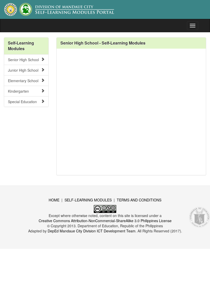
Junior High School (23, 70)
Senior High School (23, 59)
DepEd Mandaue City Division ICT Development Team (91, 230)
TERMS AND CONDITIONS (139, 199)
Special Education (22, 101)
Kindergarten (18, 91)
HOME (54, 199)
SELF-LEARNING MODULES (88, 199)
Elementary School (23, 80)
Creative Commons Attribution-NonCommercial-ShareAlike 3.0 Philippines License (105, 220)
